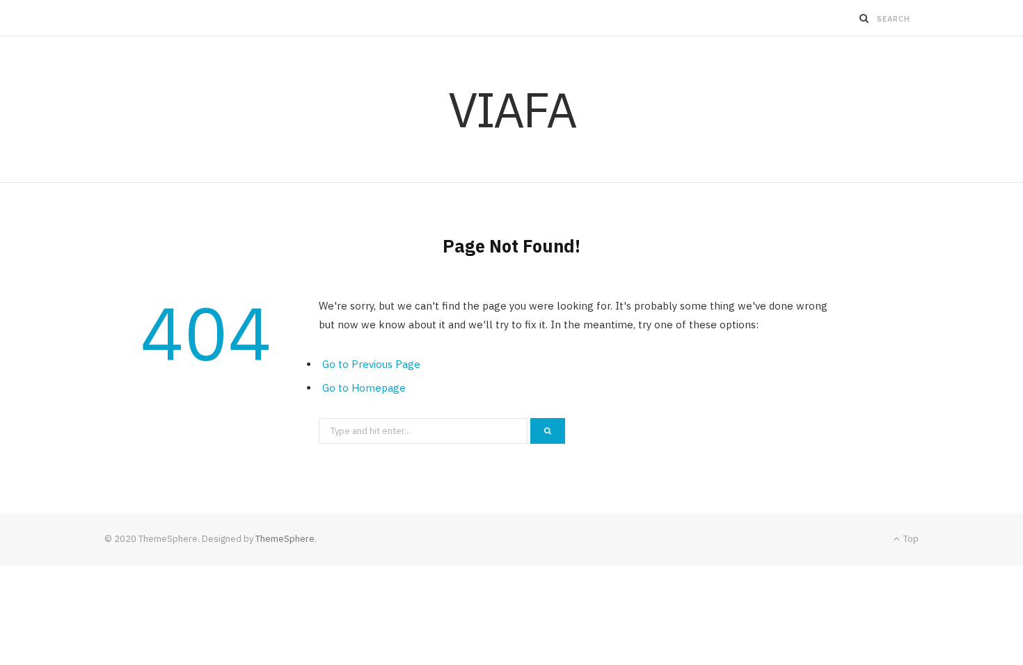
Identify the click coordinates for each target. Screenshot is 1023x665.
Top (910, 539)
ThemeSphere (285, 539)
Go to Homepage (364, 387)
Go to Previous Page (371, 364)
